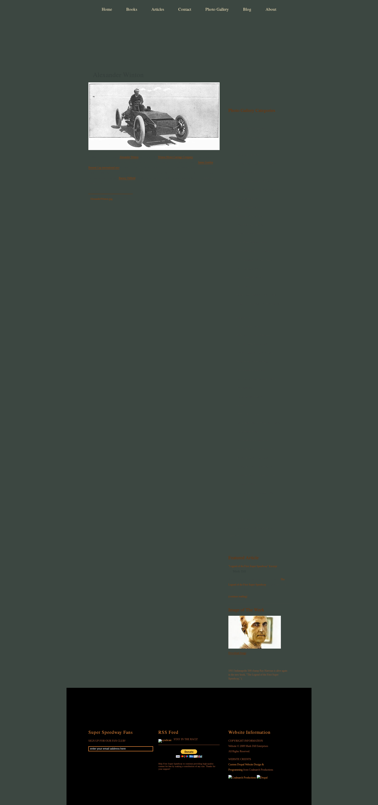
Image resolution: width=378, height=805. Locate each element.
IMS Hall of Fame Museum (253, 335)
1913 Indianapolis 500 (250, 268)
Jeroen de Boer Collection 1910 (255, 449)
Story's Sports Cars (248, 501)
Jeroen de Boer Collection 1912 (255, 458)
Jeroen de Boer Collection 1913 (255, 466)
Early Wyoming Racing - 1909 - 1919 (259, 379)
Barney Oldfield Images (251, 128)
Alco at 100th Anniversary (252, 344)
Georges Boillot (246, 484)
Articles (157, 9)
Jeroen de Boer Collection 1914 (255, 475)
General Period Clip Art (251, 172)
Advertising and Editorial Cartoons (258, 189)
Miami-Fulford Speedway (252, 361)
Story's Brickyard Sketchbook (254, 528)
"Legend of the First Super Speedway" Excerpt (252, 566)
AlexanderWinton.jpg (101, 198)
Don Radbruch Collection (252, 440)
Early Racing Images (249, 396)
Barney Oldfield (127, 178)
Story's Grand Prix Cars (251, 510)
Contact (184, 9)
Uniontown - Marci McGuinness (256, 163)
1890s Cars (243, 119)
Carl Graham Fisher (248, 326)
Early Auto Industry (248, 154)
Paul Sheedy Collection (250, 370)
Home (107, 9)
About (271, 9)
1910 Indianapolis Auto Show (254, 260)
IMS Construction (247, 207)
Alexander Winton (128, 157)
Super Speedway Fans (110, 732)
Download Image (237, 653)
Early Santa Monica (248, 431)
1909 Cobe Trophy (248, 414)
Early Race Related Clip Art (253, 181)
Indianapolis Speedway (250, 216)
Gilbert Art (243, 317)
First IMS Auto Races (249, 224)
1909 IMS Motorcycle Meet (253, 251)
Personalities (244, 387)
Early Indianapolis (247, 198)
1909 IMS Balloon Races (251, 242)
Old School (243, 519)
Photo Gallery (217, 9)
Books (131, 9)
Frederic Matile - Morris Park (254, 352)
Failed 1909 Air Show (250, 233)
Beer (239, 146)
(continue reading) (237, 596)
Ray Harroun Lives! (247, 662)
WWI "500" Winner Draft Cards (256, 295)
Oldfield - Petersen (248, 137)
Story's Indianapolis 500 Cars (254, 493)
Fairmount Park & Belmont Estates (258, 423)
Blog (247, 9)
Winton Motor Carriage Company (175, 157)
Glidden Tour (244, 405)
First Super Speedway (156, 25)
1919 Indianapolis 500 (250, 277)
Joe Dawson (243, 286)
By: (230, 571)
